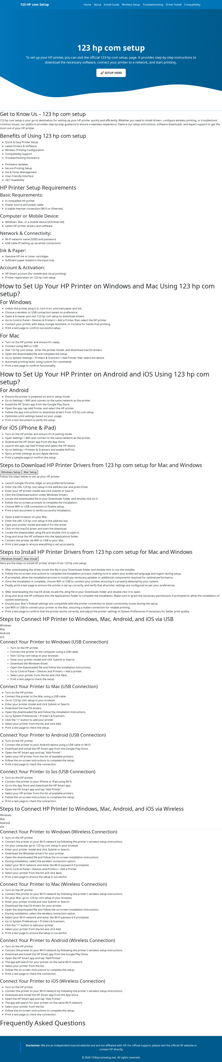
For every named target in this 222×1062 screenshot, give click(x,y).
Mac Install (30, 559)
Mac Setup (30, 472)
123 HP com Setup (34, 4)
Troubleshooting (153, 4)
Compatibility (192, 4)
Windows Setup (10, 472)
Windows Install (11, 559)
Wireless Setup (131, 4)
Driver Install (174, 4)
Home (87, 4)
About (97, 4)
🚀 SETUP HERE (111, 73)
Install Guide (111, 4)
